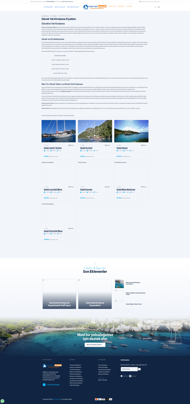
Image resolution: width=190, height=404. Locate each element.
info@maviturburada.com (67, 1)
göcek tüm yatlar (65, 91)
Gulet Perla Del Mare (53, 231)
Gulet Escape (86, 189)
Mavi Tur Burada (45, 16)
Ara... (156, 7)
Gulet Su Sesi (86, 148)
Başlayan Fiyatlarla (53, 156)
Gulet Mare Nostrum (126, 189)
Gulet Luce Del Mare (53, 189)
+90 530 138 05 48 (53, 385)
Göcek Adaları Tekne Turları (134, 304)
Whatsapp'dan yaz (2, 401)
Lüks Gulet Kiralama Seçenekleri (95, 304)
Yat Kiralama (54, 16)
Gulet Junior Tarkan (53, 148)
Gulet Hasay (122, 148)
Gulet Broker (157, 1)
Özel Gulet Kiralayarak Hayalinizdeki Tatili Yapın (59, 304)
